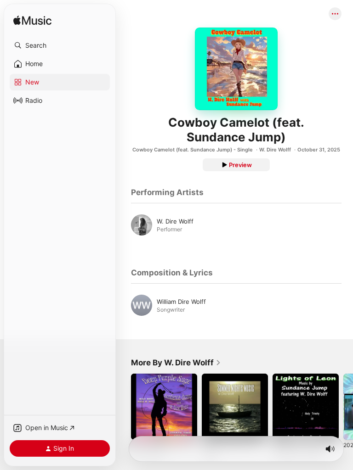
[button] (59, 45)
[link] (176, 363)
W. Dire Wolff (275, 149)
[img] (32, 21)
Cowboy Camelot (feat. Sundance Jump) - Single (192, 149)
